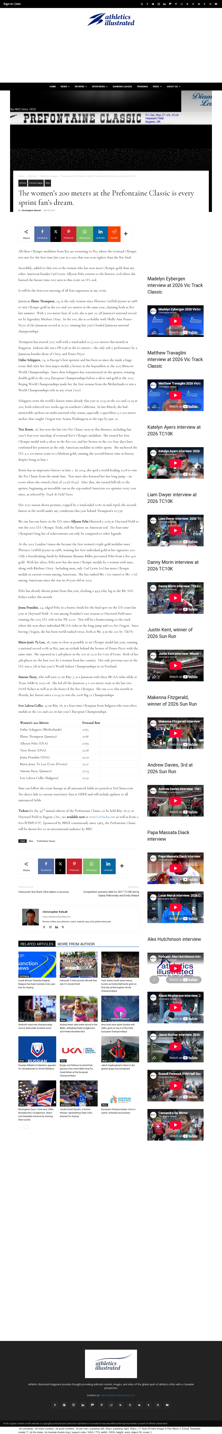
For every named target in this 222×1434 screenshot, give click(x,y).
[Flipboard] (153, 4)
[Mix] (170, 4)
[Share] (193, 4)
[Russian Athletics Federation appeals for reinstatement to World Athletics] (37, 1049)
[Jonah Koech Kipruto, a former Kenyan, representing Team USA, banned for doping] (79, 1093)
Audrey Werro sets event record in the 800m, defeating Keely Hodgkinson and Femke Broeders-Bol (78, 1028)
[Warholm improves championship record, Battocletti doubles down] (37, 1009)
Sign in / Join (12, 4)
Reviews (79, 86)
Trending (142, 86)
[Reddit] (181, 4)
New (31, 841)
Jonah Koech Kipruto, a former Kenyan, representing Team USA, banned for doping (76, 1113)
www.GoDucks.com (102, 817)
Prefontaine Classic (46, 841)
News (64, 86)
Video (156, 86)
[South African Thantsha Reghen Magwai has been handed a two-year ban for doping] (37, 965)
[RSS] (187, 4)
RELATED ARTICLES (36, 943)
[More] (126, 234)
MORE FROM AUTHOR (76, 943)
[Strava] (204, 4)
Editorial (32, 176)
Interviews (98, 86)
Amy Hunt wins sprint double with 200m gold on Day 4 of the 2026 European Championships (118, 1028)
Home (53, 86)
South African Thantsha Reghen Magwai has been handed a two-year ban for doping (36, 984)
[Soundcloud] (198, 4)
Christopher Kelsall (31, 210)
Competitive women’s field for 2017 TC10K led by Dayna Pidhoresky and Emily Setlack (111, 893)
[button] (142, 4)
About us (172, 86)
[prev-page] (20, 1126)
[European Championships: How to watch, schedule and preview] (120, 1093)
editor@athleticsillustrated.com (117, 1395)
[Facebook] (147, 4)
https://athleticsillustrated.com (56, 916)
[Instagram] (158, 4)
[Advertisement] (111, 56)
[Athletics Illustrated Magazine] (111, 19)
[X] (210, 4)
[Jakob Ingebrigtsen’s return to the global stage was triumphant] (120, 1049)
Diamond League (122, 86)
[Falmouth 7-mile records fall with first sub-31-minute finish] (79, 965)
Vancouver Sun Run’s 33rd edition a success (43, 891)
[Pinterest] (175, 4)
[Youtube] (216, 4)
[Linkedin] (164, 4)
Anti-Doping (24, 976)
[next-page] (26, 1126)
